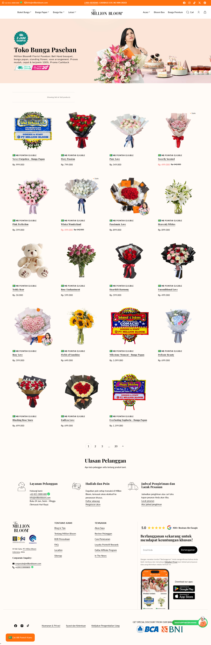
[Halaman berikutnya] (123, 446)
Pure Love (115, 158)
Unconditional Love (168, 289)
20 (116, 446)
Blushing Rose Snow (22, 420)
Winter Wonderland (71, 224)
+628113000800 (22, 567)
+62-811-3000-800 (12, 3)
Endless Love (67, 420)
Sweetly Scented (166, 158)
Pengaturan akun (93, 504)
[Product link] (32, 138)
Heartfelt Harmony (119, 289)
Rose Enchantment (70, 289)
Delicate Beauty (166, 354)
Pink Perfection (20, 224)
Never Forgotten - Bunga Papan (28, 158)
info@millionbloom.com (37, 2)
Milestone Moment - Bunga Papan (127, 354)
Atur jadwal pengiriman (151, 504)
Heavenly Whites (166, 224)
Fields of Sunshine (70, 354)
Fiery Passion (68, 158)
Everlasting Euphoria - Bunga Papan (128, 420)
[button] (190, 12)
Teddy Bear (18, 289)
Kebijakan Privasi (171, 562)
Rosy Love (17, 354)
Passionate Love (118, 224)
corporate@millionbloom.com (26, 563)
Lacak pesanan (147, 501)
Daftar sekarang (93, 501)
